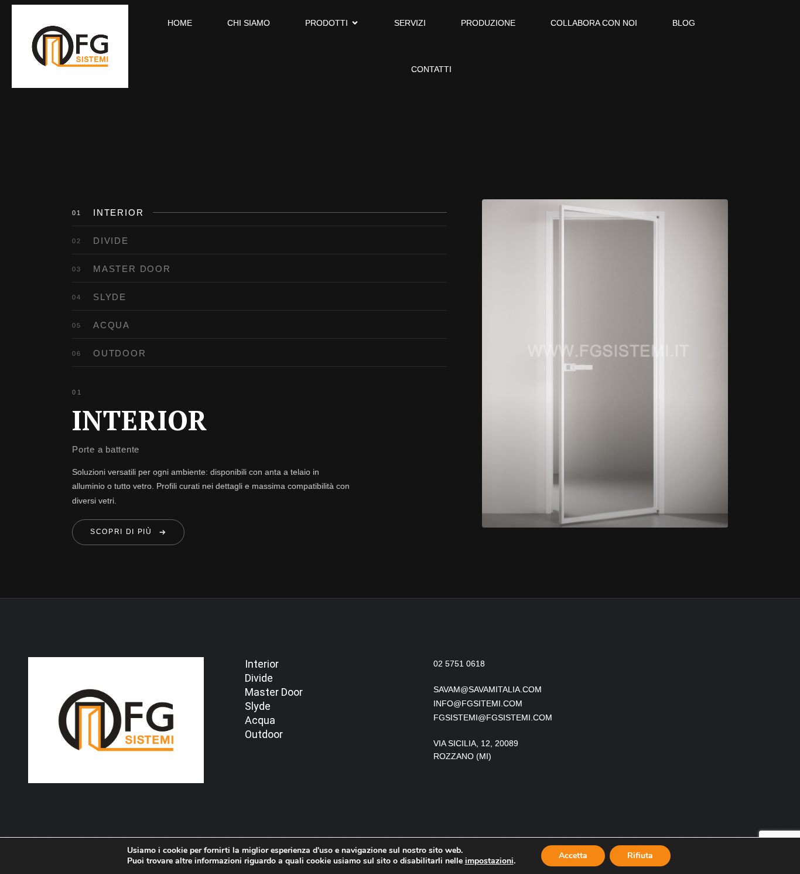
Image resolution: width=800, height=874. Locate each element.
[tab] (259, 212)
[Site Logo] (70, 45)
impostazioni (489, 861)
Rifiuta (640, 855)
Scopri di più (121, 532)
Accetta (573, 855)
